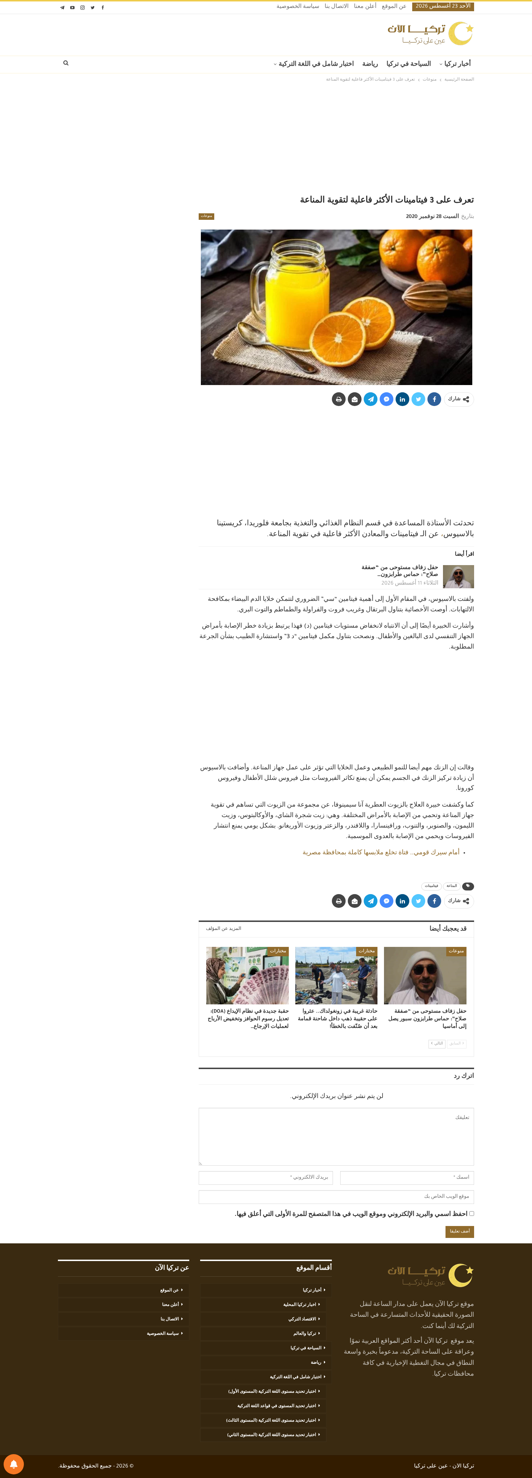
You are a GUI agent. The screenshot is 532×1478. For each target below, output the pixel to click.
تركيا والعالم (305, 1334)
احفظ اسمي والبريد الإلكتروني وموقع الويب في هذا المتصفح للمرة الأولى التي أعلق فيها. (351, 1215)
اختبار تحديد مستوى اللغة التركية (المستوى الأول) (272, 1392)
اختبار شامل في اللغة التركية (316, 64)
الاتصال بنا (337, 7)
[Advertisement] (266, 140)
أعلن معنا (365, 7)
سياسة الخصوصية (297, 7)
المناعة (452, 886)
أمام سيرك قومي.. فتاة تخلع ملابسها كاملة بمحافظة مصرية (381, 853)
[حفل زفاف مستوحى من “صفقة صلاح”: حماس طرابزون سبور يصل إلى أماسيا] (458, 576)
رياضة (370, 64)
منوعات (206, 216)
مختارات (367, 951)
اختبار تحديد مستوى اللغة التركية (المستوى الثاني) (271, 1435)
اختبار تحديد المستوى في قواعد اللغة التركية (276, 1406)
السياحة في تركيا (409, 64)
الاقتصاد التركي (302, 1319)
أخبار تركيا (457, 64)
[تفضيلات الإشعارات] (14, 1464)
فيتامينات (431, 886)
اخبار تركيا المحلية (299, 1305)
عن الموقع (394, 7)
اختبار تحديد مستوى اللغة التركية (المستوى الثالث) (271, 1421)
